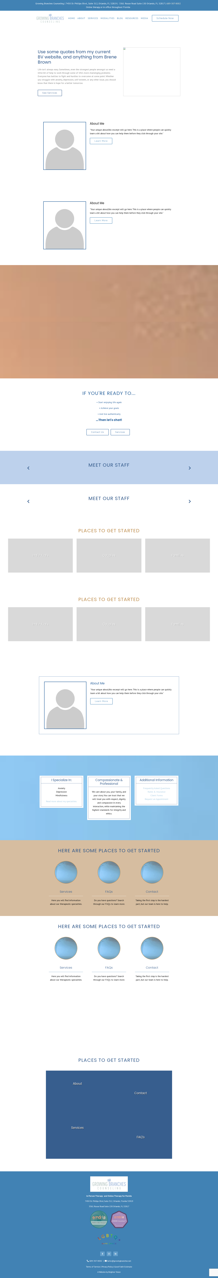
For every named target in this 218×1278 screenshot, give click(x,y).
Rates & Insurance (156, 791)
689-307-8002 (174, 3)
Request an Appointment (156, 799)
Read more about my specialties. (61, 801)
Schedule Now (165, 18)
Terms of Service (93, 1266)
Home (71, 18)
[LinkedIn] (115, 1254)
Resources (131, 18)
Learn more (77, 1097)
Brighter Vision (114, 1272)
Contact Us (97, 432)
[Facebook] (102, 1254)
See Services (49, 93)
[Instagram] (109, 1254)
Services (93, 18)
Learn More (101, 141)
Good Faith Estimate (123, 1266)
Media (144, 18)
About (81, 18)
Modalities (107, 18)
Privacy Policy (107, 1266)
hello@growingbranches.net (119, 1261)
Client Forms (156, 795)
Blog (120, 18)
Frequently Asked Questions (156, 788)
